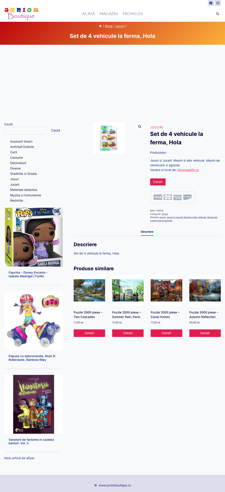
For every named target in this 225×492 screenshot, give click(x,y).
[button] (140, 126)
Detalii (157, 182)
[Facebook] (211, 3)
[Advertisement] (112, 83)
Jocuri (156, 127)
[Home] (100, 26)
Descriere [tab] (147, 231)
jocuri (162, 217)
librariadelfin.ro (188, 170)
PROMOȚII (133, 14)
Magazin (108, 14)
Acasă (88, 14)
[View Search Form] (217, 14)
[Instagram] (218, 3)
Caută (8, 124)
